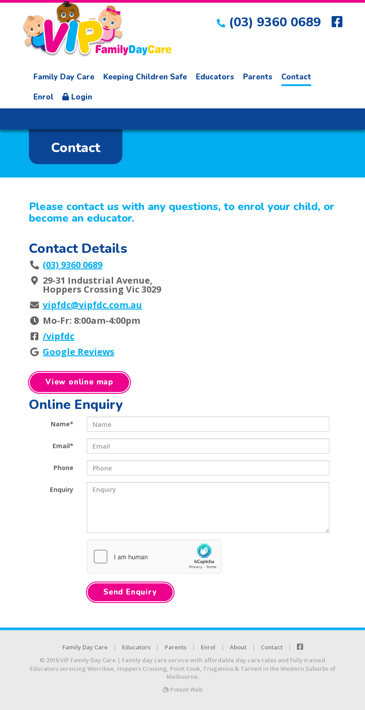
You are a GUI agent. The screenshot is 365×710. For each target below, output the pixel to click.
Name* (62, 424)
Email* (63, 446)
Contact (296, 77)
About (238, 647)
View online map (79, 382)
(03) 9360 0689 (275, 22)
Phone (63, 467)
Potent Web (186, 689)
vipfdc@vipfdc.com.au (92, 305)
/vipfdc (58, 336)
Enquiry (61, 489)
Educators (215, 77)
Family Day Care (63, 77)
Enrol (43, 97)
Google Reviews (78, 352)
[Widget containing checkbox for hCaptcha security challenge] (154, 557)
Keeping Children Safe (145, 77)
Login (80, 97)
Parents (257, 77)
